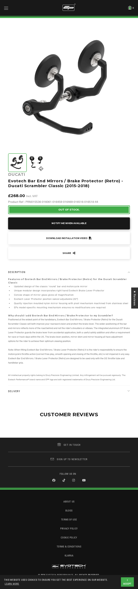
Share (67, 253)
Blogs (69, 510)
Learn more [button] (12, 583)
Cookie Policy (69, 537)
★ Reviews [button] (134, 298)
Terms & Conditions (69, 546)
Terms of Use (69, 519)
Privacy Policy (69, 528)
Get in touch (72, 444)
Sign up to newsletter (72, 459)
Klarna (69, 555)
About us (69, 501)
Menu (6, 8)
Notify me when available (69, 223)
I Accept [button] (127, 582)
